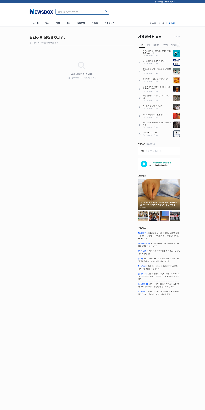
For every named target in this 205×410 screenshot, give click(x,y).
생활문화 (156, 45)
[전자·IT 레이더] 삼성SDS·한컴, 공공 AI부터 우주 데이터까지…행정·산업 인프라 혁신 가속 (158, 285)
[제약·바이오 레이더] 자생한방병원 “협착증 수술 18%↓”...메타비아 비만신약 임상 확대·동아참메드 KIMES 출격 (158, 236)
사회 (142, 45)
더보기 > (177, 37)
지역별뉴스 (175, 45)
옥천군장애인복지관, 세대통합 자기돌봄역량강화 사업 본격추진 (158, 244)
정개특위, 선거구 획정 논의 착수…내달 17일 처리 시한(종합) (159, 252)
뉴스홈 (36, 23)
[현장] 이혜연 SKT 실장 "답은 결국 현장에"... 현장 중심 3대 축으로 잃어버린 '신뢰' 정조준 (158, 259)
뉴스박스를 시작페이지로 (164, 2)
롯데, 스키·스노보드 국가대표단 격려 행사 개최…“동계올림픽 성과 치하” (158, 267)
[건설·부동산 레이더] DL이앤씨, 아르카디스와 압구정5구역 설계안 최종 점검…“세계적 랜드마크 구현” (159, 276)
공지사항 (153, 23)
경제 (148, 45)
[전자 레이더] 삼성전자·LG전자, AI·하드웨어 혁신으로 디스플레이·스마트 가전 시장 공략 (158, 292)
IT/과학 (165, 45)
